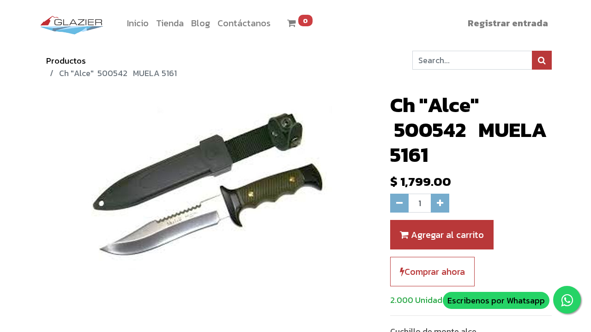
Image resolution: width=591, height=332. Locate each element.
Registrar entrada (508, 23)
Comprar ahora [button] (434, 272)
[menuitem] (137, 23)
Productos (66, 60)
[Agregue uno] (440, 203)
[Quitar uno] (399, 203)
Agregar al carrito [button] (446, 235)
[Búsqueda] (542, 60)
